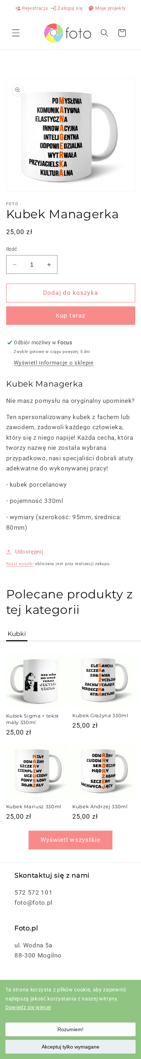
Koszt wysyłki (20, 563)
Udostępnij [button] (29, 551)
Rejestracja (31, 8)
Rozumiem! (70, 1029)
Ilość (11, 249)
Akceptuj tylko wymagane (70, 1047)
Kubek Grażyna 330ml (100, 715)
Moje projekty (107, 8)
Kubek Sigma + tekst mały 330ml (32, 719)
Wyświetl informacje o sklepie (53, 363)
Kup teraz (70, 315)
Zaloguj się (66, 8)
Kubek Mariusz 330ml (34, 806)
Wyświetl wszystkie (70, 839)
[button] (16, 33)
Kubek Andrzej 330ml (100, 806)
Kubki (17, 633)
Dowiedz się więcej (28, 1007)
